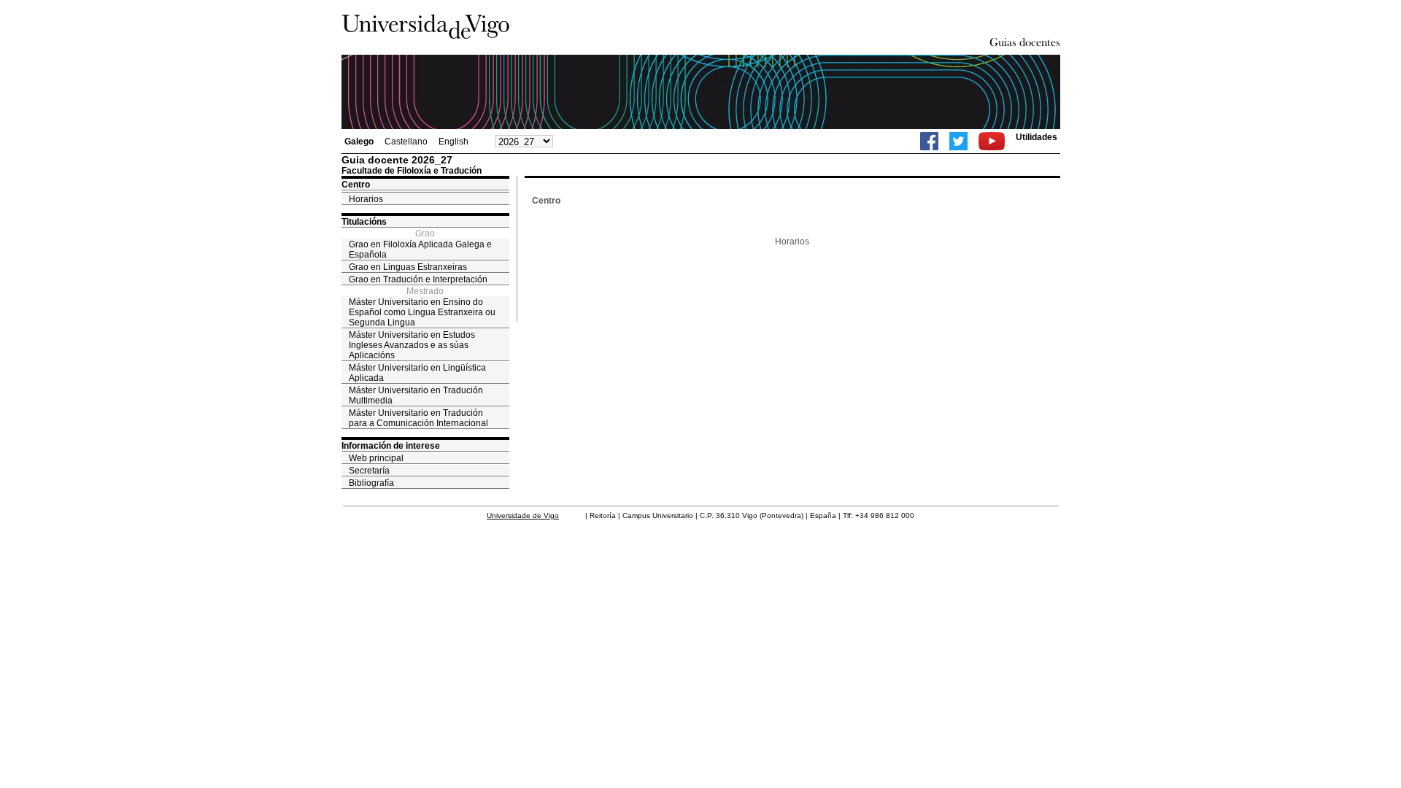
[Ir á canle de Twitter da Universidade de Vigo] (958, 141)
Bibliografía (371, 483)
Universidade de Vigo (523, 515)
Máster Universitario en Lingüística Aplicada (417, 373)
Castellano (406, 141)
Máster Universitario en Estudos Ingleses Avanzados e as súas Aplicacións (412, 345)
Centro (355, 184)
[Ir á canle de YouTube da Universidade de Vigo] (992, 141)
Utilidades (1036, 137)
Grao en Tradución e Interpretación (418, 279)
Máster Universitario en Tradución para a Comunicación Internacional (418, 418)
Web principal (376, 458)
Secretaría (369, 471)
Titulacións (364, 222)
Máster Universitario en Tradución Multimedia (416, 395)
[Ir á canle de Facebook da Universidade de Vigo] (929, 141)
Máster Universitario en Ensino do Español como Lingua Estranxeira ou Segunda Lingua (422, 312)
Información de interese (390, 446)
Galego (359, 141)
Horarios (366, 199)
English (453, 141)
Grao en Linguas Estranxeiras (408, 267)
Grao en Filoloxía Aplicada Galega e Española (420, 249)
